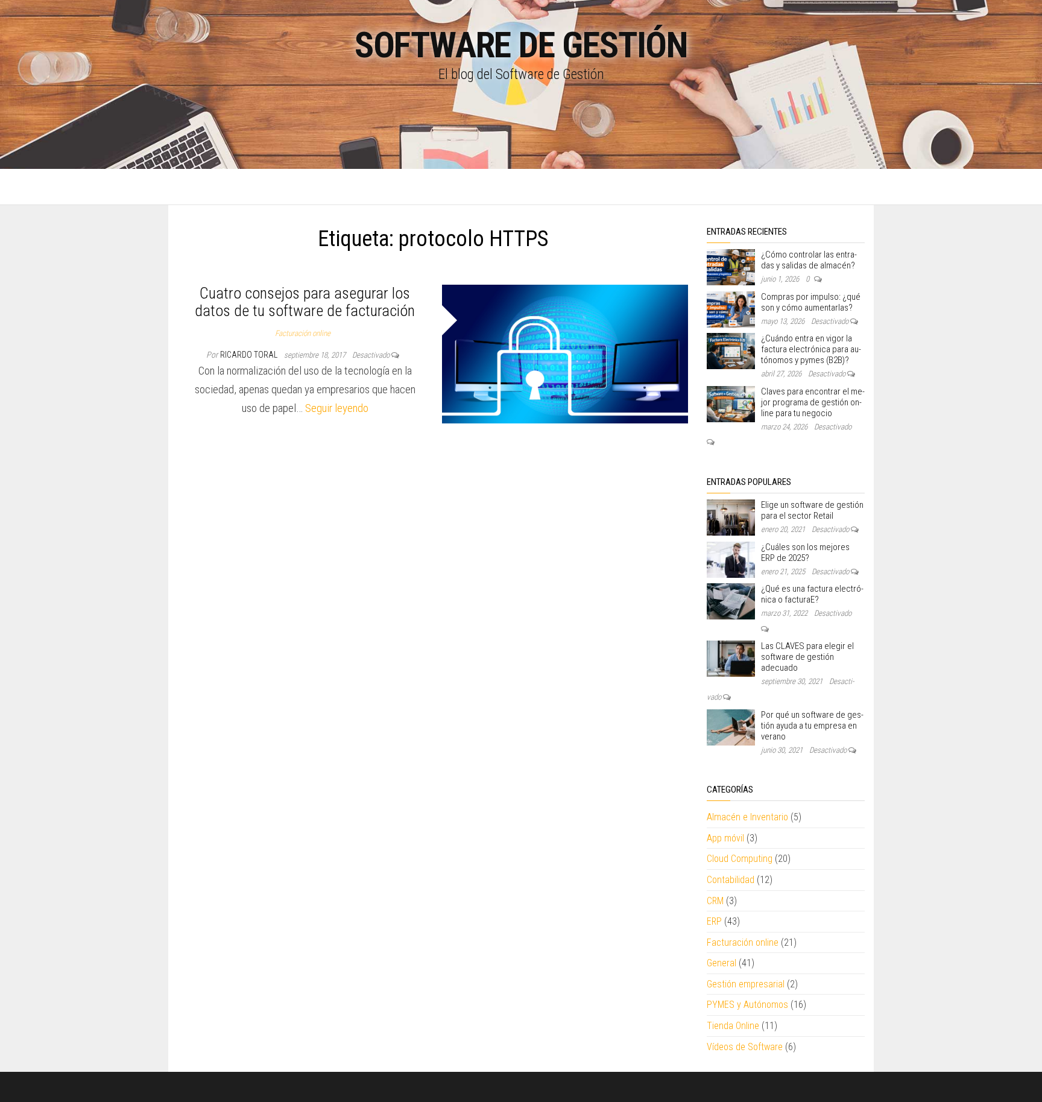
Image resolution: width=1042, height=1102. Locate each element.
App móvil (725, 838)
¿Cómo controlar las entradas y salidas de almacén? (809, 260)
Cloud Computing (739, 858)
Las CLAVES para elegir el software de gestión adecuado (807, 657)
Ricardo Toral (249, 354)
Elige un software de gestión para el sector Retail (812, 510)
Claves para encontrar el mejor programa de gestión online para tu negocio (813, 402)
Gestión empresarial (746, 984)
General (721, 963)
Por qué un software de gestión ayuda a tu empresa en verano (812, 725)
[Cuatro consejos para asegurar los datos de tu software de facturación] (565, 353)
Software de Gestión (521, 45)
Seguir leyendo (336, 408)
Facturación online (302, 333)
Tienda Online (733, 1025)
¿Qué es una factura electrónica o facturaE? (812, 594)
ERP (714, 921)
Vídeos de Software (745, 1047)
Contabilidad (730, 879)
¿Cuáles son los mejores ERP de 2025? (805, 552)
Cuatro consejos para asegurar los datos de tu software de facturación (305, 302)
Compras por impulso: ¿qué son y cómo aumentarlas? (810, 302)
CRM (715, 901)
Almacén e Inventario (747, 817)
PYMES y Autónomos (747, 1004)
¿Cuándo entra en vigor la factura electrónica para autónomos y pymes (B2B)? (811, 349)
